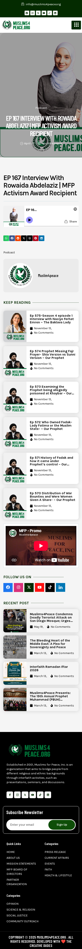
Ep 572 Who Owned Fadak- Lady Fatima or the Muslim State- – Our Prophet (51, 425)
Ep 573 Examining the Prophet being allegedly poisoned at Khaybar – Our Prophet (51, 392)
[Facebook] (27, 13)
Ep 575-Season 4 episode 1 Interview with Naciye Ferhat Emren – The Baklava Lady (52, 319)
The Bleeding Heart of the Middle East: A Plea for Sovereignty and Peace (50, 643)
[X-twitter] (38, 13)
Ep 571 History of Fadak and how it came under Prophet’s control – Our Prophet (51, 463)
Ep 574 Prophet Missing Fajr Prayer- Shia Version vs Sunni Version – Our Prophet (52, 354)
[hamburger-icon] (76, 25)
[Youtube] (44, 13)
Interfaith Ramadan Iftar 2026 (49, 668)
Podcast (41, 108)
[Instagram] (32, 13)
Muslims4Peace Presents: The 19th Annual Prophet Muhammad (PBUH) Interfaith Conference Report (50, 699)
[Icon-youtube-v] (32, 794)
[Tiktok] (40, 794)
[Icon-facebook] (10, 794)
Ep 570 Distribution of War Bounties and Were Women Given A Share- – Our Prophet (52, 496)
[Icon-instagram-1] (17, 794)
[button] (6, 238)
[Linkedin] (55, 13)
